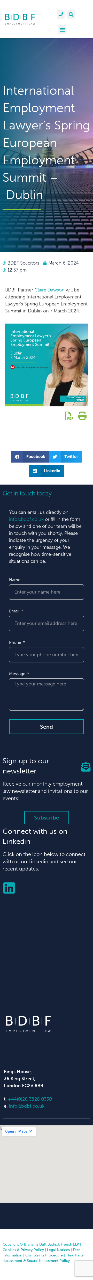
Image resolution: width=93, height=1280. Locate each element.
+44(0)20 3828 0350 (30, 1099)
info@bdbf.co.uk (26, 519)
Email (14, 611)
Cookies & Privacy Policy (23, 1250)
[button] (71, 14)
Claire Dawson (49, 290)
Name (14, 579)
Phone (15, 642)
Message (17, 673)
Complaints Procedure (44, 1255)
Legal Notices (58, 1250)
